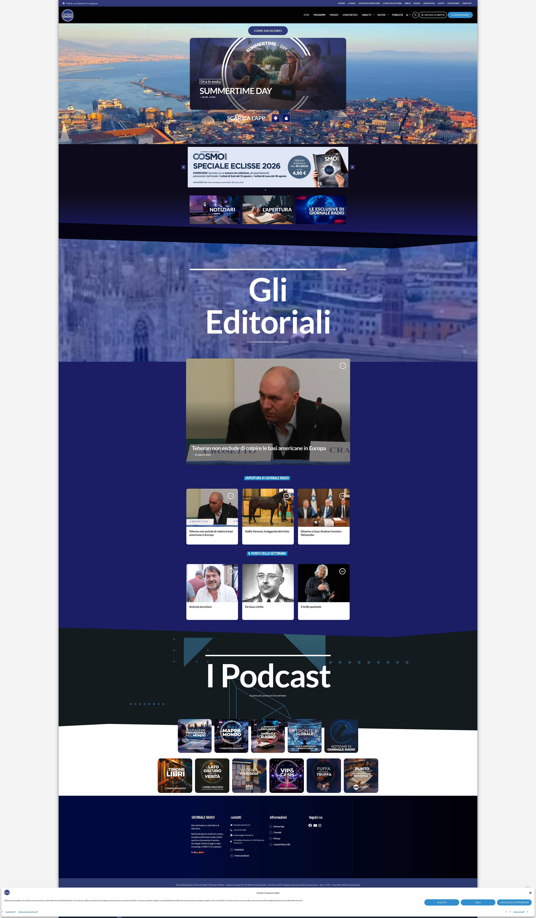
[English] (192, 852)
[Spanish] (202, 852)
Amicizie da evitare (200, 606)
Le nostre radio (460, 15)
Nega (478, 902)
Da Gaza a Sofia (254, 606)
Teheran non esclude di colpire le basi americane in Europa (259, 448)
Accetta (442, 902)
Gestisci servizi (518, 912)
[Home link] (67, 15)
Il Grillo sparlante (311, 606)
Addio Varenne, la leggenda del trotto (267, 531)
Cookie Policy (10, 912)
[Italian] (407, 15)
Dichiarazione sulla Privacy (27, 912)
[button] (530, 892)
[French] (195, 852)
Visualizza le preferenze (514, 902)
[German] (197, 852)
